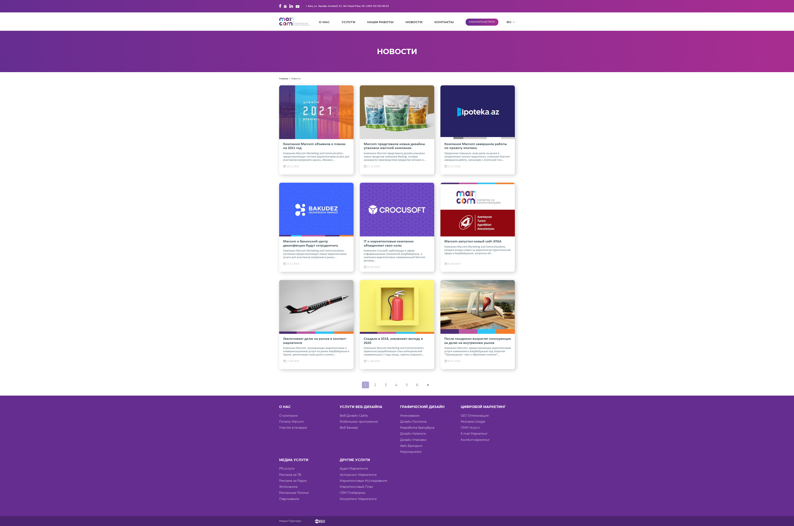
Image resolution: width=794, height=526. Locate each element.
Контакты (444, 22)
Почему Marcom (291, 421)
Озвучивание (289, 499)
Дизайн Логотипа (413, 421)
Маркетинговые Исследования (363, 481)
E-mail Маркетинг (474, 433)
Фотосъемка (288, 487)
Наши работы (380, 22)
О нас (324, 22)
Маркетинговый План (356, 487)
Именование (410, 415)
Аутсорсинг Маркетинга (358, 475)
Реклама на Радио (293, 481)
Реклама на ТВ (290, 475)
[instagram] (285, 6)
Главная (283, 78)
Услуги (348, 22)
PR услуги (286, 468)
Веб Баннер (349, 427)
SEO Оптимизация (475, 415)
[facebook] (280, 6)
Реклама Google (473, 421)
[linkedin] (291, 6)
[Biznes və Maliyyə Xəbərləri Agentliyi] (320, 521)
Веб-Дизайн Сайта (354, 415)
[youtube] (297, 6)
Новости (413, 22)
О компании (288, 415)
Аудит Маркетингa (354, 468)
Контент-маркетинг (475, 440)
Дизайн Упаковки (413, 440)
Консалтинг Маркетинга (358, 499)
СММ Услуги (470, 427)
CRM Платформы (352, 493)
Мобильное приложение (359, 421)
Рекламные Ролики (294, 493)
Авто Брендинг (411, 446)
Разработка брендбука (417, 427)
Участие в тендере (293, 427)
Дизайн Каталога (413, 433)
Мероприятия (410, 452)
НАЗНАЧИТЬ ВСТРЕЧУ (482, 22)
